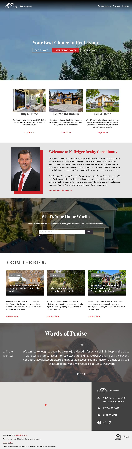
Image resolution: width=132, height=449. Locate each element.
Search (64, 132)
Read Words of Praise (59, 190)
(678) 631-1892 (111, 408)
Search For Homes (65, 50)
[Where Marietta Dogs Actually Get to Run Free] (66, 283)
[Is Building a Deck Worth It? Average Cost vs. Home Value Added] (25, 283)
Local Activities (57, 275)
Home (117, 6)
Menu (126, 6)
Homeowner (15, 275)
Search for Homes (66, 114)
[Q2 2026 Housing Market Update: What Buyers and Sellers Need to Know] (107, 283)
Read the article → (12, 316)
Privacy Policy (8, 443)
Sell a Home (90, 50)
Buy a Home (41, 50)
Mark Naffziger (21, 435)
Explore (28, 132)
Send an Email (110, 414)
